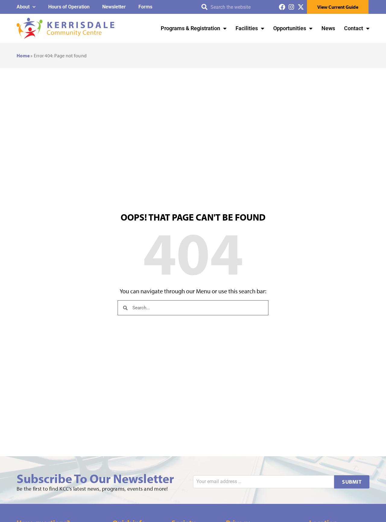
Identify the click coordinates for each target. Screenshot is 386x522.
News (328, 28)
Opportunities (289, 28)
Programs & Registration (190, 28)
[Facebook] (282, 7)
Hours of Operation (69, 7)
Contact (353, 28)
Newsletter (114, 7)
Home (23, 56)
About (23, 7)
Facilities (247, 28)
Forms (145, 7)
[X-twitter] (301, 7)
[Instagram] (291, 7)
